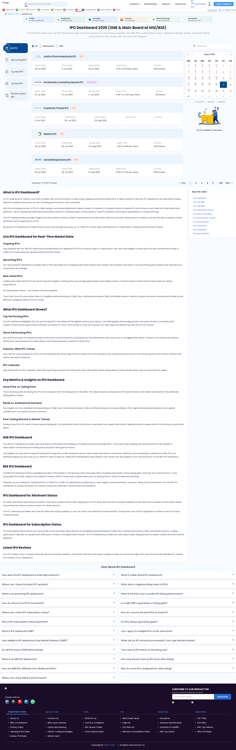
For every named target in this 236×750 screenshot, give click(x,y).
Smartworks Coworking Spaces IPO (63, 82)
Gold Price (163, 712)
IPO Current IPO (200, 225)
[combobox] (46, 4)
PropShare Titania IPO (56, 107)
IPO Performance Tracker (204, 218)
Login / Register (223, 4)
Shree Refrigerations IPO (57, 159)
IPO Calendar (199, 206)
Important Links (17, 711)
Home (10, 14)
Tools (85, 712)
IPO (17, 14)
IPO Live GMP (199, 202)
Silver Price (201, 712)
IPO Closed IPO (200, 229)
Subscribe (222, 696)
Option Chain (52, 712)
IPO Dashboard (200, 198)
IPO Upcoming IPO (201, 222)
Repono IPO (50, 133)
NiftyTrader (109, 745)
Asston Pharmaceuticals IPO (60, 56)
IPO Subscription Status (204, 210)
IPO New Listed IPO (201, 233)
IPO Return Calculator (203, 214)
